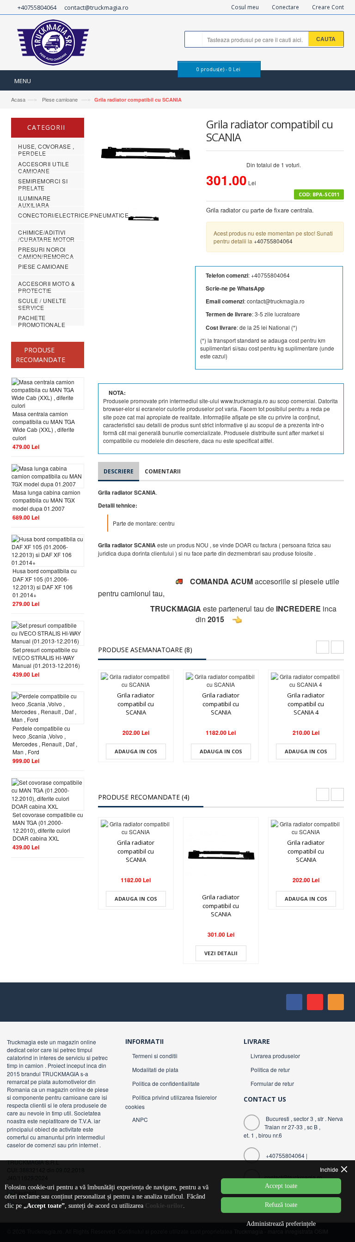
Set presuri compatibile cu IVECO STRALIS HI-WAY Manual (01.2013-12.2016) (46, 657)
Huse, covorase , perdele (46, 149)
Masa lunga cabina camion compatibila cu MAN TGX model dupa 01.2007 (46, 500)
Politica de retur (270, 1069)
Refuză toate (281, 1204)
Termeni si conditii (155, 1056)
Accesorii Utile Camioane (43, 167)
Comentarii (163, 471)
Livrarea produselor (275, 1056)
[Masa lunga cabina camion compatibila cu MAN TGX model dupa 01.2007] (47, 475)
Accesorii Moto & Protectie (46, 286)
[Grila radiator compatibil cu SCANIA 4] (306, 680)
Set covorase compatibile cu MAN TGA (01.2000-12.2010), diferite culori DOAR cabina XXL (47, 826)
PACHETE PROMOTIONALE (41, 321)
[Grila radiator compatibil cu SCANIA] (136, 680)
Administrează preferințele (281, 1223)
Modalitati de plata (155, 1069)
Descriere (119, 471)
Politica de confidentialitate (166, 1083)
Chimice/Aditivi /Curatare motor (46, 235)
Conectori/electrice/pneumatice (73, 215)
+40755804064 (37, 7)
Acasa (18, 99)
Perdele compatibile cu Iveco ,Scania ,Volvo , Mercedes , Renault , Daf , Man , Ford (44, 740)
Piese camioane (60, 99)
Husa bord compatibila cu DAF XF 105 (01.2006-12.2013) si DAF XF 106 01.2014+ (44, 582)
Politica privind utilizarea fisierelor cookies (171, 1101)
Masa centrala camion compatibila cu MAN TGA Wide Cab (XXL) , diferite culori (43, 425)
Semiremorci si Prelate (42, 184)
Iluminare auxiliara (34, 201)
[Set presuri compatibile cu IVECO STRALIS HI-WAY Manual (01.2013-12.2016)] (47, 632)
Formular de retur (272, 1083)
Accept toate (281, 1185)
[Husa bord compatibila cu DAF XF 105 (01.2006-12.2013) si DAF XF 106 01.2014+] (47, 549)
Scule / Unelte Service (42, 304)
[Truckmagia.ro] (54, 44)
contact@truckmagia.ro (96, 7)
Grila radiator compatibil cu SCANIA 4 (305, 703)
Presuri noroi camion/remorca (45, 252)
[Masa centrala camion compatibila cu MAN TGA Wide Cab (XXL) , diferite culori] (47, 392)
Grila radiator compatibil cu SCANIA (138, 99)
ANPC (140, 1119)
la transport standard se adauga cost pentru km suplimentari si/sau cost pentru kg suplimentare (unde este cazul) (267, 348)
